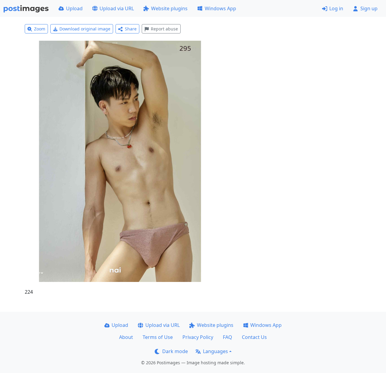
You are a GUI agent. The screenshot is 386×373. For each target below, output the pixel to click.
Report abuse (164, 29)
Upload (74, 8)
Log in (336, 8)
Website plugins (169, 8)
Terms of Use (158, 337)
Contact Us (254, 337)
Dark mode (175, 351)
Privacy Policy (197, 337)
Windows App (220, 8)
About (126, 337)
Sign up (369, 8)
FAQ (227, 337)
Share (131, 29)
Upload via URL (117, 8)
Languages (215, 351)
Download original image (84, 29)
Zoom (39, 29)
